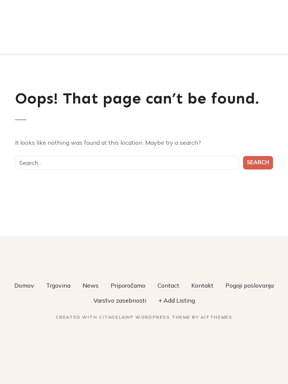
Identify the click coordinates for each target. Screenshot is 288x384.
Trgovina (58, 285)
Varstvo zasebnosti (119, 300)
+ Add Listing (176, 300)
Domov (24, 285)
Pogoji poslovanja (249, 285)
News (90, 285)
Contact (168, 285)
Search (258, 162)
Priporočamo (128, 285)
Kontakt (202, 285)
